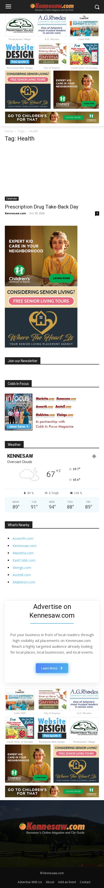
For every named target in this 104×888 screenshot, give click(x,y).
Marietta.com (23, 553)
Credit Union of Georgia (84, 67)
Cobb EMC (84, 39)
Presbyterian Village (20, 39)
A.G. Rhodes (52, 39)
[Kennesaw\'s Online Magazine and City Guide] (52, 826)
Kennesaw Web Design (20, 67)
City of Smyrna (52, 67)
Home (9, 131)
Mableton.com (24, 582)
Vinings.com (22, 567)
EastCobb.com (24, 560)
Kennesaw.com (15, 213)
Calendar (11, 198)
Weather (14, 445)
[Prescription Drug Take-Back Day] (52, 174)
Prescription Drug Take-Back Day (41, 207)
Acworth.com (23, 538)
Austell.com (22, 575)
